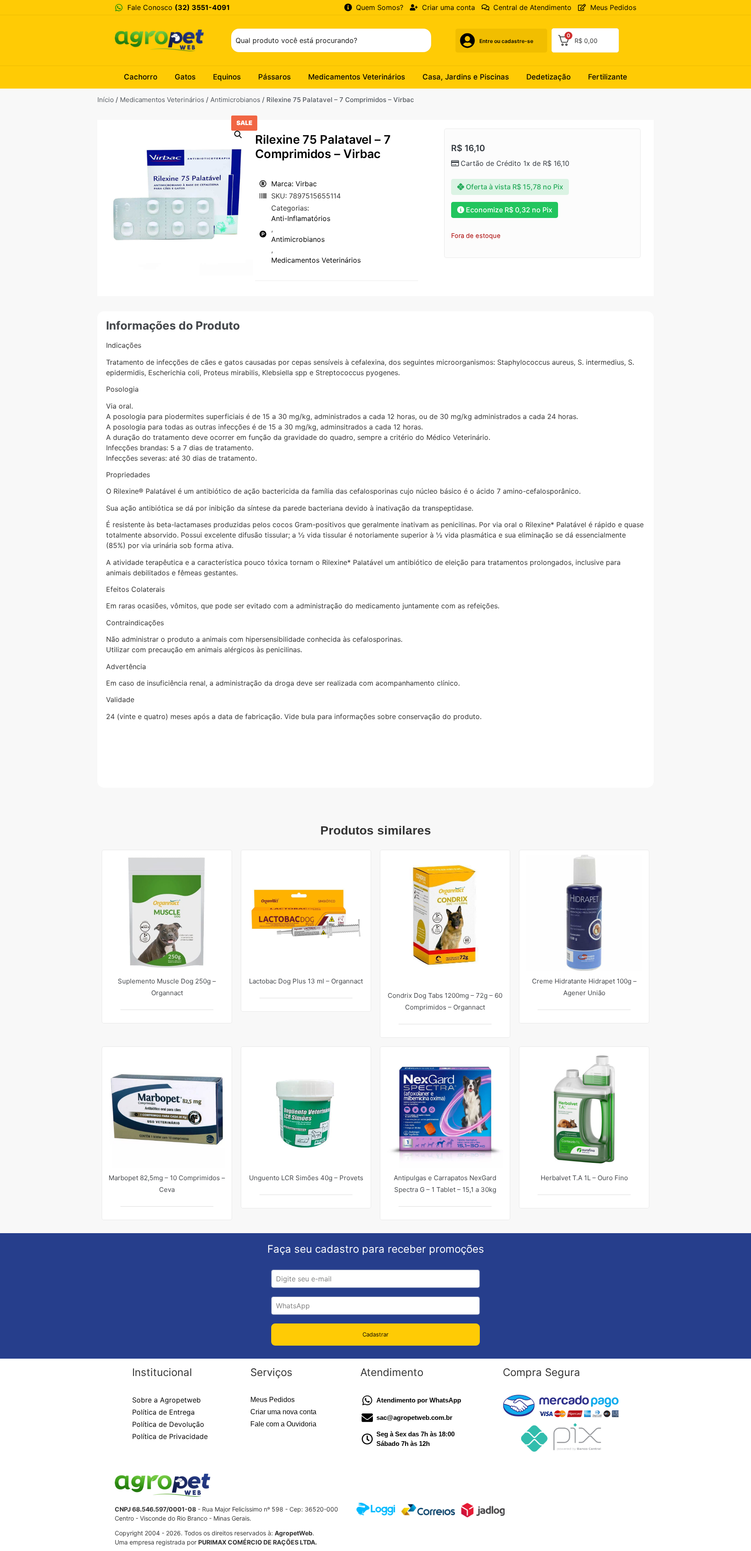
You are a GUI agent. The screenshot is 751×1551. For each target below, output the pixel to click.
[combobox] (331, 40)
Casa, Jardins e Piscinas (465, 77)
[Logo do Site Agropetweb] (162, 40)
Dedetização (548, 77)
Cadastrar (375, 1334)
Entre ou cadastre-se (506, 41)
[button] (238, 134)
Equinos (227, 77)
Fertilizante (607, 77)
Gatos (185, 77)
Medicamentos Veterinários (356, 77)
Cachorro (140, 77)
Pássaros (274, 77)
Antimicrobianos (235, 100)
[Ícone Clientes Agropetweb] (467, 40)
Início (105, 100)
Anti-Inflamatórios (300, 218)
